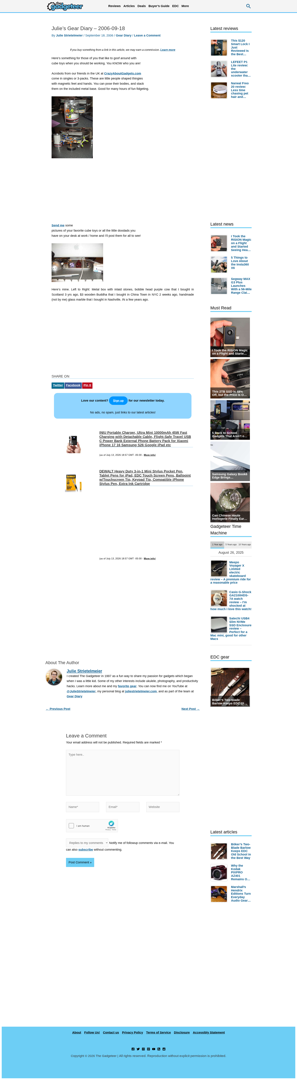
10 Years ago (245, 544)
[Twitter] (138, 1049)
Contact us (111, 1032)
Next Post (191, 709)
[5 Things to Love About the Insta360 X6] (219, 264)
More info (149, 455)
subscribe (85, 849)
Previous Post (58, 709)
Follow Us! (92, 1032)
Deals (142, 6)
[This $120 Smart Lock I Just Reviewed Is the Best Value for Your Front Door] (219, 47)
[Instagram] (143, 1049)
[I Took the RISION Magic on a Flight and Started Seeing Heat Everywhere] (219, 243)
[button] (249, 6)
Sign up (118, 400)
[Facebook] (133, 1049)
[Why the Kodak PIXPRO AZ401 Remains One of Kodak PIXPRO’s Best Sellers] (219, 872)
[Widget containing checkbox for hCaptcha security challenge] (92, 825)
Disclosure (182, 1032)
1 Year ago (217, 544)
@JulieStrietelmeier (81, 691)
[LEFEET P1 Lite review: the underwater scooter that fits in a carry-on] (219, 69)
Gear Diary (123, 35)
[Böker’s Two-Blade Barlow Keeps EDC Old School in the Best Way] (219, 851)
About (76, 1032)
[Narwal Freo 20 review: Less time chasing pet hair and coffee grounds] (219, 90)
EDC (175, 6)
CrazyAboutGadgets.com (122, 73)
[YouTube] (153, 1049)
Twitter (58, 385)
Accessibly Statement (209, 1032)
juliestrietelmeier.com (141, 691)
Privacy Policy (132, 1032)
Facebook (73, 385)
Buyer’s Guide (158, 6)
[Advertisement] (123, 192)
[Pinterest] (148, 1049)
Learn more (167, 49)
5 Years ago (231, 544)
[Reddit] (164, 1049)
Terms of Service (158, 1032)
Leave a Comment (147, 35)
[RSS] (158, 1049)
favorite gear (127, 686)
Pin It (87, 385)
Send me (58, 225)
